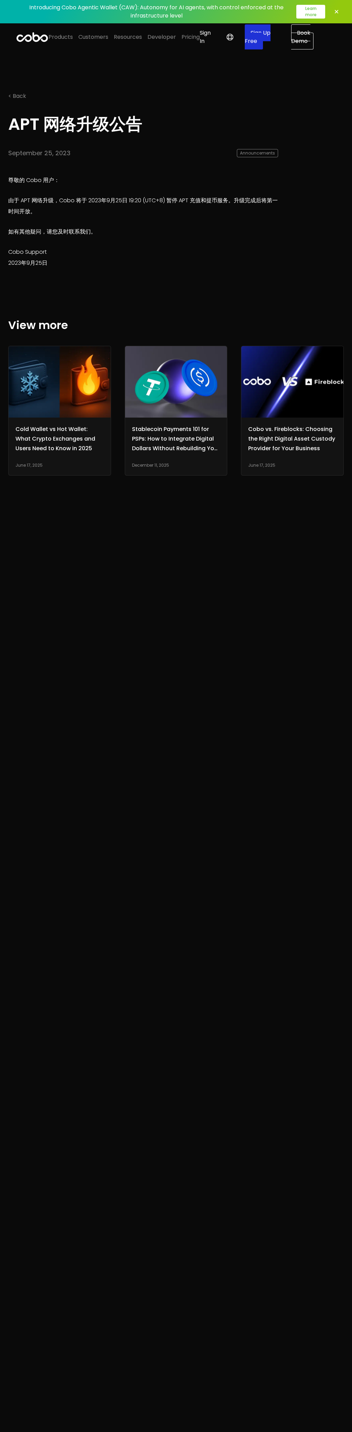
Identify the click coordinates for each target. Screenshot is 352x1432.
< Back (17, 96)
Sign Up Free (258, 37)
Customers (93, 37)
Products (60, 37)
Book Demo (300, 37)
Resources (128, 37)
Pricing (191, 37)
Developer (161, 37)
